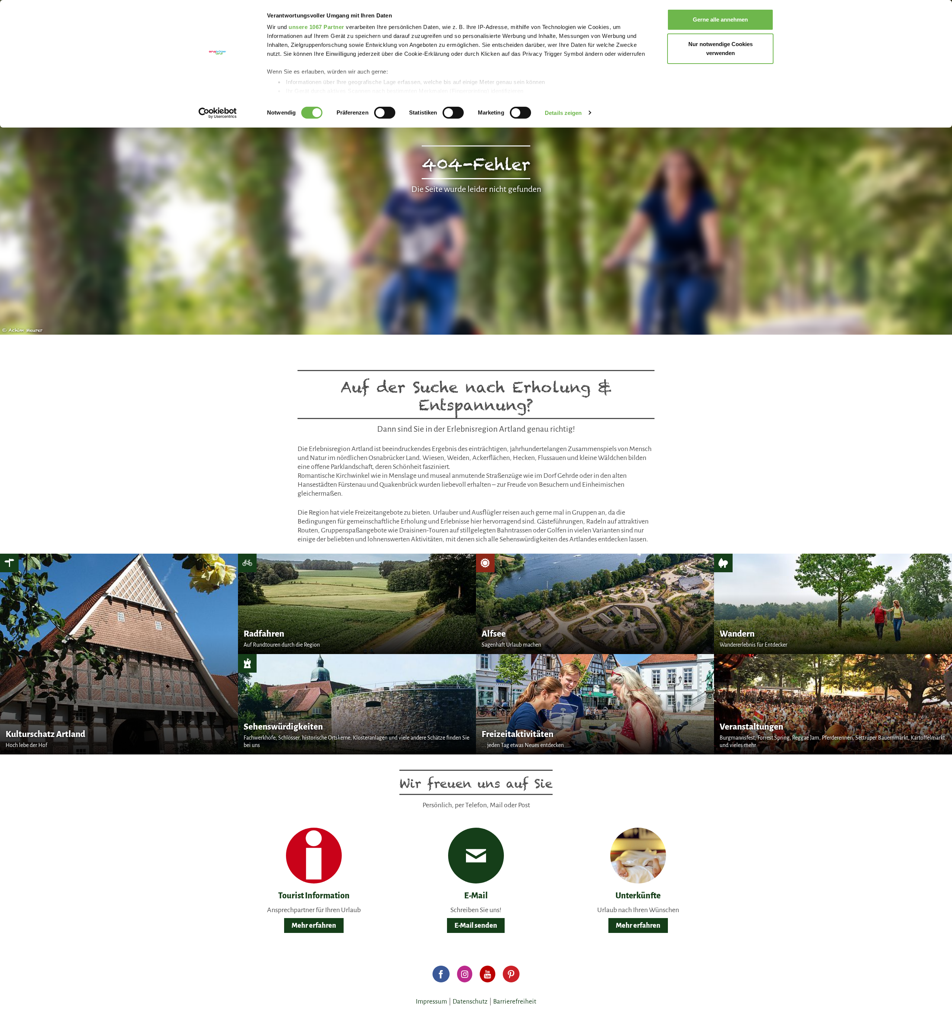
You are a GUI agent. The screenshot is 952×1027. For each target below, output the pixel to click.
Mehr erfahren (314, 925)
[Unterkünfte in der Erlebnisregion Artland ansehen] (638, 855)
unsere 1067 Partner (316, 27)
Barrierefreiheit (514, 1001)
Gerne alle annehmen (720, 19)
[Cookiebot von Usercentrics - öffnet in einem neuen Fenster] (217, 113)
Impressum (431, 1001)
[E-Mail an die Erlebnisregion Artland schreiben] (476, 855)
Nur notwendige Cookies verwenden (720, 48)
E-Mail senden (475, 925)
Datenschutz (470, 1001)
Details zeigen (563, 113)
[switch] (384, 113)
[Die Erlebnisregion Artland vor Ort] (314, 855)
